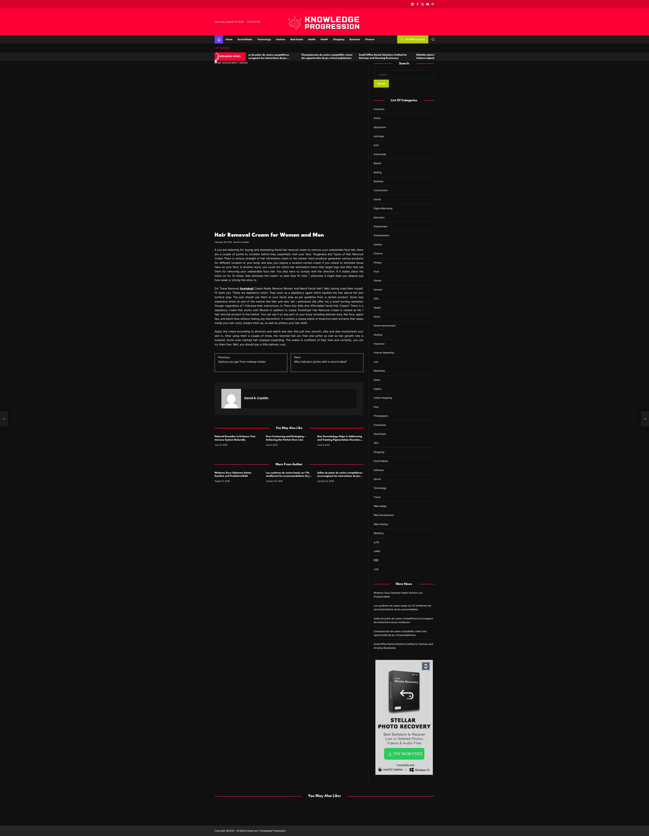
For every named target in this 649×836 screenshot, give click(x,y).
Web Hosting (381, 524)
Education (379, 217)
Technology (264, 39)
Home (229, 39)
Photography (381, 415)
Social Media (244, 39)
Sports (377, 479)
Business (355, 39)
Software (379, 469)
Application (380, 127)
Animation (379, 109)
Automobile (380, 154)
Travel (377, 497)
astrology (379, 136)
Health (312, 39)
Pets (376, 406)
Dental (377, 199)
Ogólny (378, 388)
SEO (376, 442)
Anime (377, 118)
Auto (376, 145)
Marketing (379, 370)
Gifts (376, 298)
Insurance (379, 343)
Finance (369, 39)
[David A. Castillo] (231, 398)
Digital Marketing (383, 208)
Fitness (377, 262)
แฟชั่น (377, 551)
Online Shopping (383, 397)
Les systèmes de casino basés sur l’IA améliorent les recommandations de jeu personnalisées (289, 476)
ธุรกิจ (376, 542)
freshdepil (246, 288)
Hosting (378, 334)
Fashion (280, 39)
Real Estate (296, 39)
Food (376, 271)
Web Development (384, 515)
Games (377, 280)
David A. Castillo (241, 242)
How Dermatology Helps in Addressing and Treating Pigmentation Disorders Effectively (339, 439)
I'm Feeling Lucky (415, 39)
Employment (380, 226)
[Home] (219, 39)
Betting (378, 172)
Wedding (378, 533)
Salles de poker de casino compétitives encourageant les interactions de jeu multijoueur (339, 476)
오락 (376, 569)
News (377, 379)
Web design (380, 506)
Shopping (338, 39)
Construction (381, 190)
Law (376, 361)
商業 (376, 560)
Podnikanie (380, 424)
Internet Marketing (384, 352)
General (378, 289)
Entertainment (381, 235)
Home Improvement (384, 325)
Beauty (377, 163)
